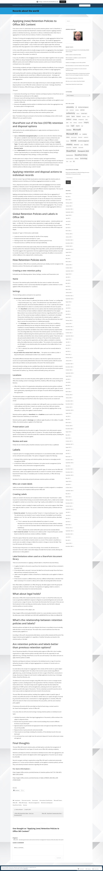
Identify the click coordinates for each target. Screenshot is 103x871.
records (73, 140)
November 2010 (69, 534)
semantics (75, 147)
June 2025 (68, 221)
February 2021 (69, 357)
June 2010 (68, 537)
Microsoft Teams (58, 800)
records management (83, 141)
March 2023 (68, 289)
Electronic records (26, 800)
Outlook (68, 137)
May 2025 (68, 224)
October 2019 (68, 407)
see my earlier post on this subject (29, 96)
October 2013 (68, 487)
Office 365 (15, 802)
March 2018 (68, 438)
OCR (80, 134)
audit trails (82, 110)
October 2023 (68, 267)
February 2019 (69, 425)
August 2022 (68, 301)
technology (83, 158)
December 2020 (69, 363)
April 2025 (68, 227)
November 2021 (69, 329)
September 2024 (69, 249)
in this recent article (31, 246)
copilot (68, 116)
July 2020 (68, 379)
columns (78, 113)
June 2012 (68, 515)
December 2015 (69, 469)
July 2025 (68, 218)
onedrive (85, 134)
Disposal (78, 116)
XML (74, 161)
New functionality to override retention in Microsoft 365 (77, 65)
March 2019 (68, 422)
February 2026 (69, 202)
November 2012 (69, 503)
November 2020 (69, 366)
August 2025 (68, 215)
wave (70, 161)
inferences (75, 122)
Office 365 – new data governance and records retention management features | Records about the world (38, 839)
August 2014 (68, 481)
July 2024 (68, 255)
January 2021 (68, 360)
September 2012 (69, 509)
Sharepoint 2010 (83, 151)
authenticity (70, 113)
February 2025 (69, 233)
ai (76, 107)
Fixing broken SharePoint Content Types (74, 84)
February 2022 (69, 320)
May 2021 (68, 348)
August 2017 (68, 447)
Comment (59, 857)
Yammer (25, 805)
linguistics (78, 125)
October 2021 (68, 332)
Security (86, 144)
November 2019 (69, 404)
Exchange (75, 119)
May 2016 (68, 466)
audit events (72, 110)
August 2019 (68, 413)
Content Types (84, 113)
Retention (76, 144)
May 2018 (68, 435)
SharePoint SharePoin (69, 158)
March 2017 (68, 456)
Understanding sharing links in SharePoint (74, 78)
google (67, 122)
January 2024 (68, 264)
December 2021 (69, 326)
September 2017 (69, 444)
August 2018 (68, 431)
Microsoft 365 (72, 134)
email (88, 116)
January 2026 (68, 206)
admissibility (70, 107)
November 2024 (69, 243)
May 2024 (68, 258)
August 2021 (68, 339)
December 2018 (69, 428)
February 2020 (69, 394)
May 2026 (68, 196)
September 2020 (69, 373)
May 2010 (68, 540)
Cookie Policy (25, 868)
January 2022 (68, 323)
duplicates (84, 116)
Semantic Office (68, 147)
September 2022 (69, 298)
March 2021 (68, 354)
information (80, 122)
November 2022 (69, 295)
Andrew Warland (19, 809)
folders (86, 119)
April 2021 (68, 351)
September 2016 (69, 462)
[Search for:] (78, 21)
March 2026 (68, 199)
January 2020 (68, 397)
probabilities (86, 137)
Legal (72, 126)
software (76, 158)
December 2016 (69, 459)
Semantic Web (81, 147)
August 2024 (68, 252)
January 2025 (68, 237)
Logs (82, 125)
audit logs (77, 110)
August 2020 (68, 376)
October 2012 (68, 506)
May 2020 (68, 385)
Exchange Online (81, 119)
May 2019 (68, 419)
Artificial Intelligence (83, 107)
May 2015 (68, 478)
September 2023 (69, 271)
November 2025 (69, 209)
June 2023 (68, 280)
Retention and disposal (46, 802)
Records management (34, 802)
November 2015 (69, 472)
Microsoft (77, 129)
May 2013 (68, 493)
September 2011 (69, 530)
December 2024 (69, 240)
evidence (68, 119)
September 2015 (69, 475)
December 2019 (69, 401)
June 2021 (68, 345)
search (82, 144)
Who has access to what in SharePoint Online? (75, 81)
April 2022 (68, 314)
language (67, 125)
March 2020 (68, 391)
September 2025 (69, 212)
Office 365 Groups (23, 802)
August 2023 (68, 274)
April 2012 (68, 521)
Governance (35, 800)
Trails (67, 161)
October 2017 (68, 441)
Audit (67, 110)
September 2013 (69, 490)
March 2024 (68, 261)
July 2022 (68, 305)
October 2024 (68, 246)
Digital (73, 116)
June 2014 (68, 484)
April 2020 (68, 388)
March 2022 (68, 317)
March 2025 (68, 230)
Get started (63, 1)
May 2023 (68, 283)
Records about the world (26, 10)
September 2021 (69, 336)
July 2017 (68, 450)
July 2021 (68, 342)
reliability (69, 144)
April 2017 (68, 453)
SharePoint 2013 (69, 155)
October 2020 (68, 370)
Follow (68, 182)
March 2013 (68, 496)
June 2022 (68, 308)
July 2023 (68, 277)
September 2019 (69, 410)
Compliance (17, 800)
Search (89, 5)
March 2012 (68, 524)
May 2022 (68, 311)
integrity (86, 122)
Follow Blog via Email (72, 169)
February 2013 (69, 500)
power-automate (73, 137)
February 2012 (69, 527)
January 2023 (68, 292)
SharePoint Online (17, 805)
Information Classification (45, 800)
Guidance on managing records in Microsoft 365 (75, 62)
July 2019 (68, 416)
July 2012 (68, 512)
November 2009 (69, 546)
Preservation (80, 137)
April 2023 (68, 286)
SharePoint (71, 151)
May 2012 (68, 518)
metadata (68, 130)
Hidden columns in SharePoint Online (73, 54)
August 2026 (68, 193)
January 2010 (68, 543)
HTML (71, 122)
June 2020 (68, 382)
